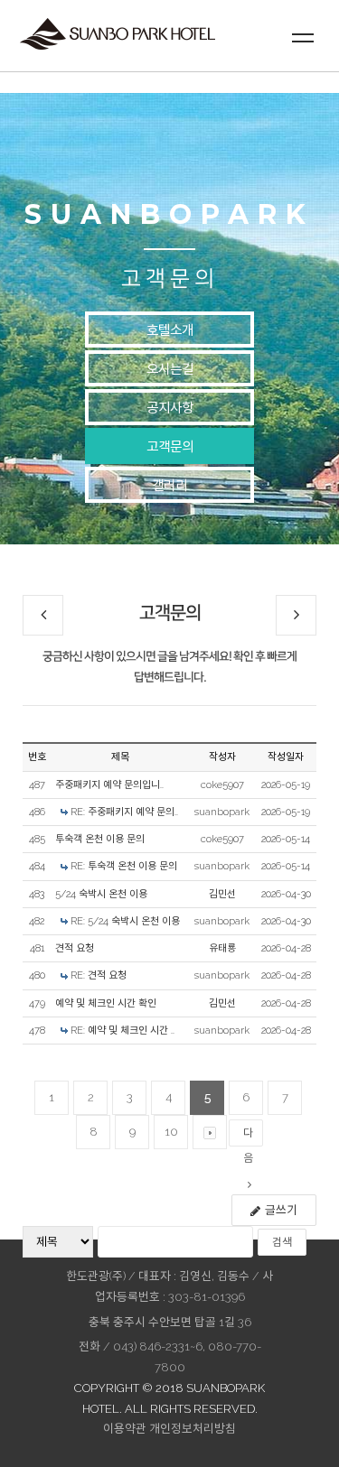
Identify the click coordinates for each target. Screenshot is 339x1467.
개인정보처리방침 (192, 1428)
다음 (248, 1137)
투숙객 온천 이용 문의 (100, 839)
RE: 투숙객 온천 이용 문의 (124, 866)
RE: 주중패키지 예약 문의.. (124, 812)
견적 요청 (74, 948)
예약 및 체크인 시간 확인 (105, 1003)
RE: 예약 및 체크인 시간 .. (122, 1030)
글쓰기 (281, 1210)
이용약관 (124, 1428)
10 (171, 1131)
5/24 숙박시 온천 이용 (101, 894)
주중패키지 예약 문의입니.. (109, 785)
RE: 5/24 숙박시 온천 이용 (125, 921)
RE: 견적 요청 (99, 975)
